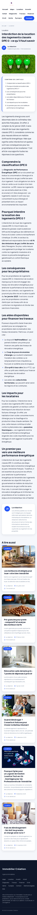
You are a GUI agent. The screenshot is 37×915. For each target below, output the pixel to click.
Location (19, 9)
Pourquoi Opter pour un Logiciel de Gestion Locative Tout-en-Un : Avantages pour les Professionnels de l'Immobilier (18, 776)
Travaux (22, 14)
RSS (3, 889)
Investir (28, 9)
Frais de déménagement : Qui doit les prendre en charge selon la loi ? (15, 830)
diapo (12, 9)
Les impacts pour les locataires (17, 102)
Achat (4, 14)
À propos (18, 18)
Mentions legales (29, 886)
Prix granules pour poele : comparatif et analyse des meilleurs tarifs (15, 622)
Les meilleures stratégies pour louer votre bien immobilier (18, 572)
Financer (31, 14)
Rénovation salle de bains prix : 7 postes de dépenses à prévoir (18, 672)
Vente (10, 18)
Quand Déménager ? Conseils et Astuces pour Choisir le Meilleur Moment (16, 722)
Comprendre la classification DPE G (18, 83)
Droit (4, 18)
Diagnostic (13, 14)
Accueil (5, 9)
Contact (29, 18)
